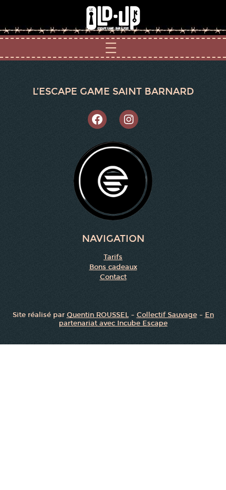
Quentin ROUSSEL (98, 315)
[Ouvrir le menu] (113, 48)
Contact (113, 277)
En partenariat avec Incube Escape (136, 319)
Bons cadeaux (113, 267)
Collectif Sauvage (167, 315)
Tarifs (113, 257)
